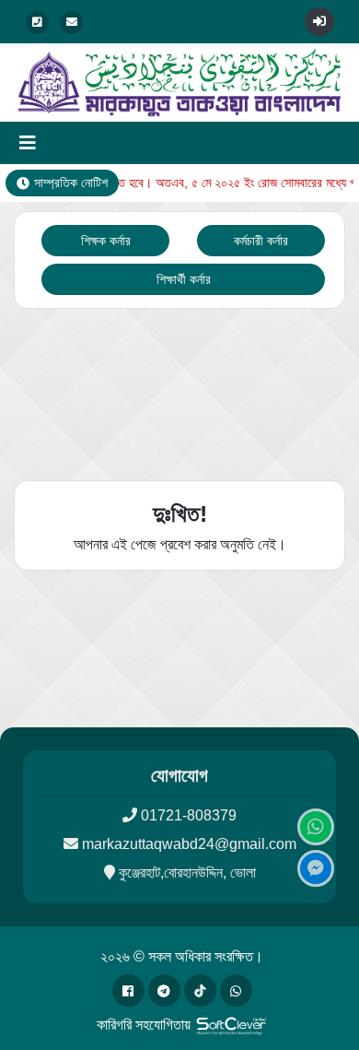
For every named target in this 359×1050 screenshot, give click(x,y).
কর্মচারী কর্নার (261, 240)
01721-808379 (189, 815)
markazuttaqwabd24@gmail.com (189, 844)
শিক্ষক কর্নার (106, 240)
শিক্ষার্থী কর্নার (183, 279)
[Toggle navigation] (27, 143)
